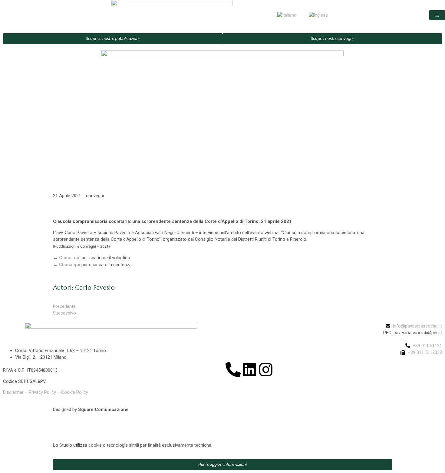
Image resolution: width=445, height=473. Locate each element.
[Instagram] (265, 369)
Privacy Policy (42, 392)
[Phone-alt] (233, 369)
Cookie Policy (74, 392)
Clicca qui (70, 257)
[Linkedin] (249, 369)
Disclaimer (13, 392)
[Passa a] (287, 15)
